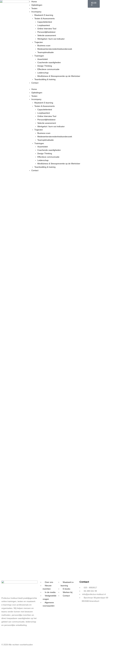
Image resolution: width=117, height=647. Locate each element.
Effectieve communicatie (48, 69)
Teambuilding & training (45, 79)
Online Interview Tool (46, 28)
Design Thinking (44, 66)
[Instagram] (5, 636)
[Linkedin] (12, 636)
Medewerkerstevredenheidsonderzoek (54, 49)
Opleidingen (36, 5)
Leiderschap (43, 73)
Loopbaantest (43, 25)
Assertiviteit (42, 59)
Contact (34, 83)
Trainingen (39, 56)
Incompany (36, 12)
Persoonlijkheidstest (46, 32)
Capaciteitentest (44, 22)
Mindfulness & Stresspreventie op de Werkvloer (58, 76)
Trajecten (38, 42)
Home (34, 1)
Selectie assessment (46, 35)
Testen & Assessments (44, 18)
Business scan (43, 45)
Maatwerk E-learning (43, 15)
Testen (34, 8)
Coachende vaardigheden (49, 62)
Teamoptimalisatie (45, 52)
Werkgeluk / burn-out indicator (51, 39)
